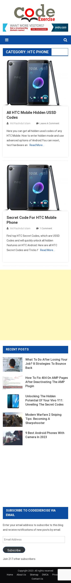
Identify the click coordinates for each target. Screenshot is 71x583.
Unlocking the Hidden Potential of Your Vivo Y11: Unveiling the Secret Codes (44, 400)
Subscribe (14, 550)
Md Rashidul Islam (20, 123)
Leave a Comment (49, 123)
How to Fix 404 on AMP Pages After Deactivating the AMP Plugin (46, 382)
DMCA (45, 574)
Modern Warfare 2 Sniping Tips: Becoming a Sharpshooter (43, 419)
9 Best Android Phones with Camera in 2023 (44, 435)
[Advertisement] (35, 305)
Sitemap (34, 574)
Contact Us (37, 579)
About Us (21, 574)
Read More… (37, 145)
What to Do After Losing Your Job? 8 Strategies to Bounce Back (46, 364)
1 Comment (46, 228)
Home (10, 574)
